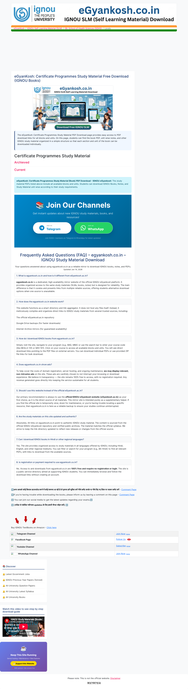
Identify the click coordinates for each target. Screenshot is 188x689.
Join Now (120, 533)
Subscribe (121, 545)
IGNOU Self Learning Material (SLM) (44, 28)
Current (19, 170)
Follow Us (121, 539)
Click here (51, 527)
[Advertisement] (94, 52)
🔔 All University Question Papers (19, 585)
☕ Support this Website (23, 663)
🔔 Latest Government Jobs (16, 574)
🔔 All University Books (14, 597)
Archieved (21, 162)
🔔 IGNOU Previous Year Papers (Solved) (22, 580)
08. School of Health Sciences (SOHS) (83, 28)
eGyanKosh (19, 28)
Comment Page (128, 489)
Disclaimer (115, 678)
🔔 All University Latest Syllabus (18, 591)
